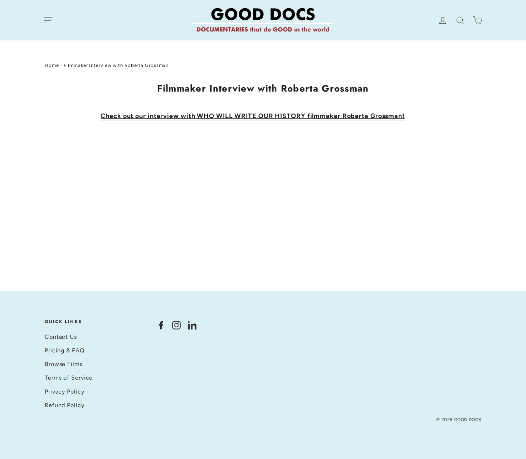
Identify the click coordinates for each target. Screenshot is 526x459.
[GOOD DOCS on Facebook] (161, 324)
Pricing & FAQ (64, 350)
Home (52, 65)
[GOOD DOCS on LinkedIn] (192, 324)
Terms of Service (69, 377)
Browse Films (64, 364)
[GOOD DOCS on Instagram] (176, 324)
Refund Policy (64, 405)
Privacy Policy (64, 391)
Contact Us (61, 336)
